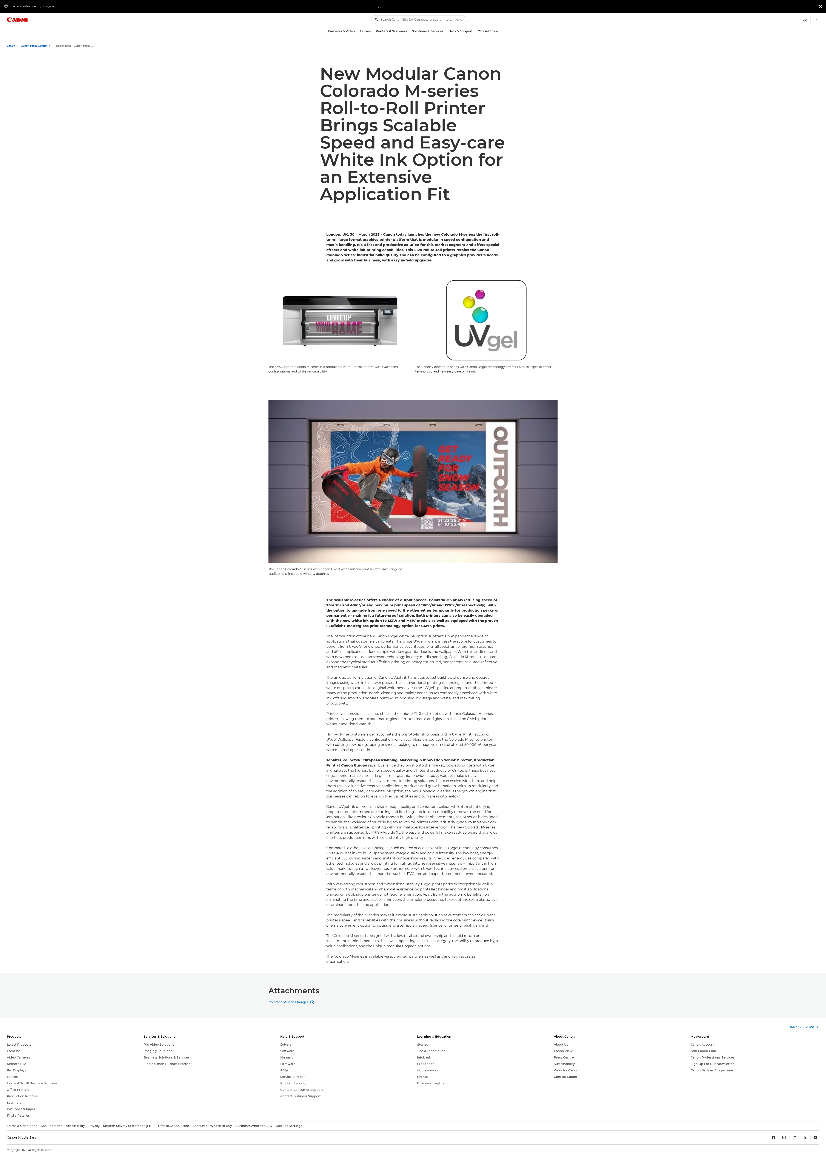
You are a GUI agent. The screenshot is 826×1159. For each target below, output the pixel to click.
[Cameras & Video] (356, 31)
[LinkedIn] (794, 1137)
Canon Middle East (22, 1137)
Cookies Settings (289, 1126)
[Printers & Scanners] (408, 31)
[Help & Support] (474, 31)
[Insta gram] (784, 1137)
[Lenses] (372, 31)
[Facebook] (773, 1137)
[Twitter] (805, 1137)
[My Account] (805, 20)
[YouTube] (815, 1137)
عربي (380, 6)
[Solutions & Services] (445, 31)
